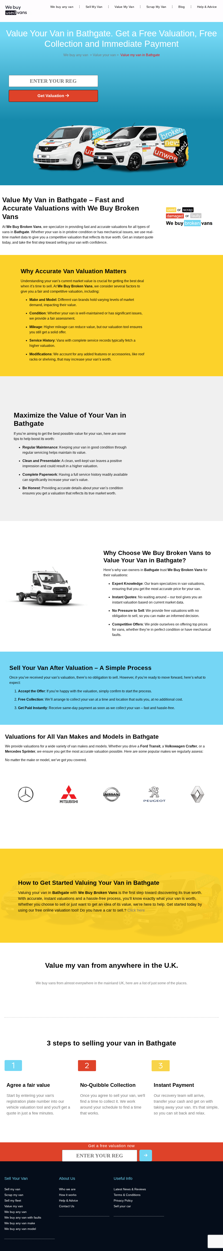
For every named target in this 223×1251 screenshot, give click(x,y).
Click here (136, 910)
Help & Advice (207, 6)
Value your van (104, 55)
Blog (181, 6)
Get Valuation (51, 95)
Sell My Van (94, 6)
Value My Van (124, 6)
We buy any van (61, 6)
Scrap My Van (156, 6)
